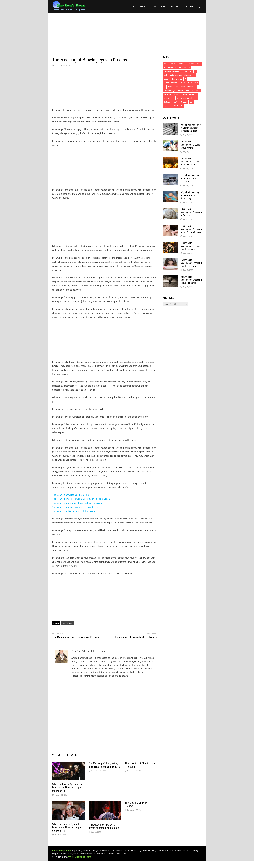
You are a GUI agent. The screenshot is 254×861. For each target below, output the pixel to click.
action (166, 64)
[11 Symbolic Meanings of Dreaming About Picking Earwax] (170, 226)
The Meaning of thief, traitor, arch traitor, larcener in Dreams (104, 765)
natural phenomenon (189, 94)
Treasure (184, 102)
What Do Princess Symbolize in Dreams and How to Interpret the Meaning (68, 827)
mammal (189, 90)
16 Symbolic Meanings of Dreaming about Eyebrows (191, 262)
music (176, 94)
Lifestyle (189, 6)
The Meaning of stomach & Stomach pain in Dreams (78, 502)
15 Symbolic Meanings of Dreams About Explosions (190, 161)
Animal (143, 6)
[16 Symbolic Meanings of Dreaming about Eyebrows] (170, 260)
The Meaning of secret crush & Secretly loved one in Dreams (82, 498)
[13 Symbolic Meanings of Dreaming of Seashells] (170, 209)
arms (181, 64)
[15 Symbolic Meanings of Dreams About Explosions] (170, 158)
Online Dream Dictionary (79, 856)
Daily (165, 75)
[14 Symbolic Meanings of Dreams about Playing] (170, 142)
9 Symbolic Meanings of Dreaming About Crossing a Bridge (190, 127)
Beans (191, 64)
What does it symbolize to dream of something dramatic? (104, 826)
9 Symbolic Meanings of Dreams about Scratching (190, 195)
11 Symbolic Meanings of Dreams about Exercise (190, 246)
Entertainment (177, 79)
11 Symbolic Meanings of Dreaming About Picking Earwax (191, 229)
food (190, 83)
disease (166, 79)
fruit (196, 83)
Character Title (184, 67)
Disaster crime (189, 75)
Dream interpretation (62, 850)
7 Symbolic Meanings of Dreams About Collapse (190, 178)
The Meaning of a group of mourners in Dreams (75, 506)
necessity (167, 98)
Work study (178, 106)
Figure (132, 6)
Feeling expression (170, 83)
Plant (163, 6)
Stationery (167, 102)
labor (183, 87)
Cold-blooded (187, 71)
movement (168, 94)
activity (173, 64)
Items (153, 6)
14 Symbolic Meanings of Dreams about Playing (190, 144)
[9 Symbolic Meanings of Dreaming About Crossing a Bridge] (170, 125)
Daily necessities (176, 75)
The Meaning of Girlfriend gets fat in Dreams (74, 510)
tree (191, 102)
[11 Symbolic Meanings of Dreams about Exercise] (170, 243)
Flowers (182, 83)
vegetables (168, 106)
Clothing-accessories (171, 71)
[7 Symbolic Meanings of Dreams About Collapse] (170, 175)
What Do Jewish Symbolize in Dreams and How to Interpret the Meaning (67, 787)
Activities (176, 6)
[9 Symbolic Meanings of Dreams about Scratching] (170, 192)
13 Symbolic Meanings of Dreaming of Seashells (191, 212)
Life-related (191, 87)
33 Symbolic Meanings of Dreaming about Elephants (191, 279)
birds (198, 64)
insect (170, 87)
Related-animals (186, 98)
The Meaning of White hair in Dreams (70, 494)
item (176, 87)
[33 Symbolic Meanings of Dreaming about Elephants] (170, 277)
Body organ (67, 623)
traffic (176, 102)
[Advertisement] (127, 31)
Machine (180, 90)
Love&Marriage (169, 90)
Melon (198, 90)
